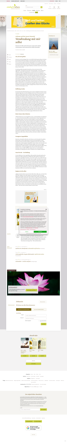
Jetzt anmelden (43, 409)
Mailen (10, 64)
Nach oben (33, 434)
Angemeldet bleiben (43, 320)
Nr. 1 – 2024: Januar (22, 252)
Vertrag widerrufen (29, 421)
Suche (26, 5)
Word (10, 54)
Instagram (37, 386)
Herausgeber (58, 3)
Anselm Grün (46, 3)
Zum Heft (24, 355)
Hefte (33, 10)
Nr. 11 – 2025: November (23, 246)
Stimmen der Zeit (41, 380)
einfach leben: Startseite (10, 30)
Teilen (10, 59)
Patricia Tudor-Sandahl (21, 49)
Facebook (32, 386)
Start (25, 10)
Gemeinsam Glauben (52, 380)
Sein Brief (55, 3)
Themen (29, 10)
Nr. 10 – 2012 (23, 30)
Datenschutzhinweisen (39, 405)
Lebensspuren (58, 380)
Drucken (10, 57)
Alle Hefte (33, 360)
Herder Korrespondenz (34, 380)
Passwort (22, 317)
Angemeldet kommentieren (23, 309)
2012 (20, 30)
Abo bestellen (33, 363)
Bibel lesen (62, 380)
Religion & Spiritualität (17, 380)
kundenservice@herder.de (35, 384)
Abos (42, 10)
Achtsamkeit (13, 287)
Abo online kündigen (43, 384)
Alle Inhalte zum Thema (31, 290)
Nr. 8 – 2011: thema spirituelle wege (24, 259)
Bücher (38, 10)
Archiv (36, 12)
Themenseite (11, 270)
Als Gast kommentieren (39, 309)
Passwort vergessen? (28, 320)
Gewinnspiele (38, 378)
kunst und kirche (33, 382)
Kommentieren (42, 301)
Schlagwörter (33, 378)
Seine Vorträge (51, 3)
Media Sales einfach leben (9, 380)
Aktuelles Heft (32, 12)
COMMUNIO (46, 380)
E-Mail (22, 314)
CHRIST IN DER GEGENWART (25, 380)
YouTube (41, 386)
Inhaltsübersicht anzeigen (54, 54)
